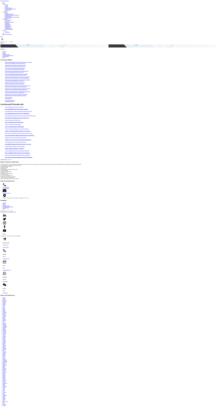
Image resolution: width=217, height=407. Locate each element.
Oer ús (4, 30)
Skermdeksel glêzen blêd (9, 101)
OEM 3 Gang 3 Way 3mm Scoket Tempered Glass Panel (18, 139)
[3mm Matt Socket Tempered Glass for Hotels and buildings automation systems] (20, 115)
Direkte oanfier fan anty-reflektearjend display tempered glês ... (16, 89)
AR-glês (6, 5)
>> (7, 159)
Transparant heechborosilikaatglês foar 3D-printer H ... (14, 80)
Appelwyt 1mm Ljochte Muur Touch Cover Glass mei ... (18, 131)
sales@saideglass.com (7, 193)
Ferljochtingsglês (8, 9)
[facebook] (4, 228)
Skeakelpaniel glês (8, 16)
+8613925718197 (6, 187)
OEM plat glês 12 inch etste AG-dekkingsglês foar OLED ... (16, 95)
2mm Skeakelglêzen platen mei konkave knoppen (16, 109)
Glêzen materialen (8, 20)
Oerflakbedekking (8, 26)
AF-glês (6, 6)
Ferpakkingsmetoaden (9, 29)
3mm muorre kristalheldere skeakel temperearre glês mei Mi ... (16, 75)
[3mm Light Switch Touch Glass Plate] (12, 120)
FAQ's (6, 31)
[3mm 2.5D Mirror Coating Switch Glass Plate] (13, 124)
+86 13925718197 (6, 258)
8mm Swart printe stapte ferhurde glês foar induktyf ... (14, 72)
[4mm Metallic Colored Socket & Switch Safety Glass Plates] (18, 111)
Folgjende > (5, 159)
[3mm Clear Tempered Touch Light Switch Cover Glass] (15, 142)
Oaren (4, 57)
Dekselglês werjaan (8, 7)
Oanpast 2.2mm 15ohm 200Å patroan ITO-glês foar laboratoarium (17, 77)
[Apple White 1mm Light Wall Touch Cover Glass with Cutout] (17, 128)
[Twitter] (4, 220)
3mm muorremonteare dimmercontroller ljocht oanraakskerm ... (20, 135)
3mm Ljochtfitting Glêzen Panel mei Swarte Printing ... (17, 153)
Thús (4, 2)
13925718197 (5, 292)
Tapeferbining (7, 27)
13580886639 (5, 281)
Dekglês (6, 13)
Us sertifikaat (7, 32)
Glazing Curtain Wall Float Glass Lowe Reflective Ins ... (15, 92)
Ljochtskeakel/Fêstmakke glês (10, 8)
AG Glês (6, 4)
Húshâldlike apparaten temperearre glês (12, 15)
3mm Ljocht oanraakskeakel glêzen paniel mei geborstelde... (19, 157)
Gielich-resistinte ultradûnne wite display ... (15, 148)
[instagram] (4, 224)
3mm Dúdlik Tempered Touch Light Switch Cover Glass (18, 144)
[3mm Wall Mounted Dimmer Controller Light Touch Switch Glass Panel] (18, 133)
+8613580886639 (6, 188)
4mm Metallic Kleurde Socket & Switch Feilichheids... (17, 113)
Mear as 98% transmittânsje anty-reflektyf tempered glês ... (15, 63)
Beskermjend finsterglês (9, 14)
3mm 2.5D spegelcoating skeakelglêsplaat (14, 126)
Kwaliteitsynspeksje (8, 28)
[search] (1, 36)
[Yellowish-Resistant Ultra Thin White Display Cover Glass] (15, 146)
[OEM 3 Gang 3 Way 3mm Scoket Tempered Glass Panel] (15, 137)
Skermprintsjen (7, 25)
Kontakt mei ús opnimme (7, 34)
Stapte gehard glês (8, 98)
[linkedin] (4, 216)
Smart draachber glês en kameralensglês (12, 17)
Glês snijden (7, 21)
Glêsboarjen (7, 23)
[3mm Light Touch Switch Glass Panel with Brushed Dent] (17, 155)
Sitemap (4, 234)
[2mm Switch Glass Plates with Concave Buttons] (14, 107)
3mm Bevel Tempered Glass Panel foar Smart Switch (14, 83)
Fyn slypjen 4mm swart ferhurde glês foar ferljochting (14, 69)
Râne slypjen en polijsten (9, 22)
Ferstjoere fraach (6, 247)
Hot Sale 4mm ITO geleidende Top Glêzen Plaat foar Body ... (16, 86)
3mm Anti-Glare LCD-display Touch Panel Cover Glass (15, 66)
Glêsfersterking (7, 24)
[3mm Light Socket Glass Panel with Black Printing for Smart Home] (17, 150)
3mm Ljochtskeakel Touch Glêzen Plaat (14, 122)
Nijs (3, 33)
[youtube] (4, 232)
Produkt (4, 3)
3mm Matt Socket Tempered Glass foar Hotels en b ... (17, 118)
